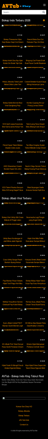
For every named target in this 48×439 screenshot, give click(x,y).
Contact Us (24, 424)
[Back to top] (44, 434)
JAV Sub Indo (24, 420)
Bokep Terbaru (24, 415)
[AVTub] (17, 6)
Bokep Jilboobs (24, 411)
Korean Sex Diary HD (24, 406)
